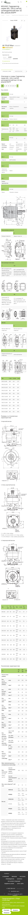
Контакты (19, 878)
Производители (10, 878)
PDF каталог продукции (14, 881)
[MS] (14, 33)
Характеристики (18, 71)
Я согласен (6, 910)
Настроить (15, 910)
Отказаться (6, 912)
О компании (6, 876)
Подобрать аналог (9, 883)
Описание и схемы (7, 71)
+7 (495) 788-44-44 (10, 888)
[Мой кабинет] (23, 2)
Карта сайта (20, 883)
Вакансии (14, 876)
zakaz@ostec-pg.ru (15, 891)
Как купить (22, 876)
